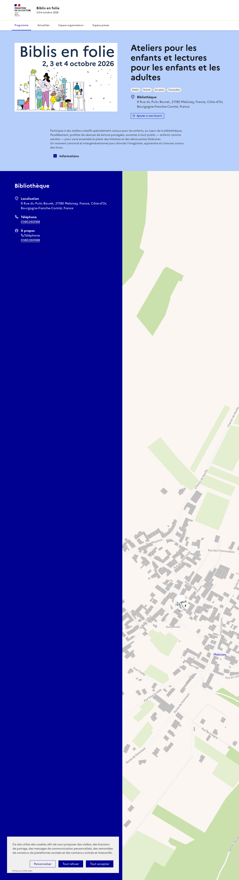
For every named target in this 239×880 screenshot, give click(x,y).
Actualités (43, 25)
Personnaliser (42, 864)
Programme (21, 25)
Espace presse (101, 25)
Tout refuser (71, 864)
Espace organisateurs (70, 25)
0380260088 (30, 221)
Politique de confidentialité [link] (22, 871)
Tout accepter (99, 864)
